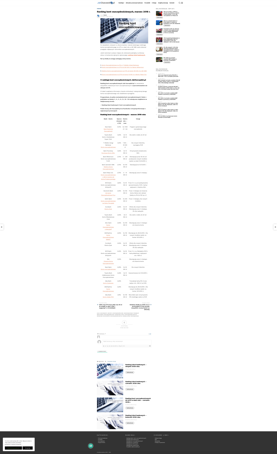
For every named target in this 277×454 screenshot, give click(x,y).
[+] (124, 345)
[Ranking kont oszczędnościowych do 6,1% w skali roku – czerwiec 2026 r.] (110, 405)
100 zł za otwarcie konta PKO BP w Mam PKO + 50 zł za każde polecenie (168, 75)
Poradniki (147, 3)
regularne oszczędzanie (131, 316)
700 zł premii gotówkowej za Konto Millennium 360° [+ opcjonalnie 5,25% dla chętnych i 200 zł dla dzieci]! (172, 40)
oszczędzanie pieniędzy (132, 313)
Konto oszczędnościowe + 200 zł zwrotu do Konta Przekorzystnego (108, 177)
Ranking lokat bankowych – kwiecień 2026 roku (135, 416)
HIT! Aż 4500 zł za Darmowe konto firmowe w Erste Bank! (167, 116)
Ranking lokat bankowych (132, 439)
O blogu (154, 3)
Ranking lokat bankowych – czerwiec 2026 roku (135, 382)
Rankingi (121, 3)
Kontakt (172, 3)
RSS (156, 439)
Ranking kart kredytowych (132, 445)
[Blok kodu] (118, 346)
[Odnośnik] (120, 346)
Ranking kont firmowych (132, 443)
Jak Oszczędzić (102, 313)
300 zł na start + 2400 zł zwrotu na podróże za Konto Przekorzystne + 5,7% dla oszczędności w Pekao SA (171, 13)
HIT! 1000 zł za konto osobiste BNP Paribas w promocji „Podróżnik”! (170, 59)
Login (149, 333)
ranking (112, 361)
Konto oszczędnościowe (108, 147)
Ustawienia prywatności (13, 448)
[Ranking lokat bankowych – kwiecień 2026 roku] (110, 421)
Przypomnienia (101, 442)
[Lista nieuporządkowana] (114, 346)
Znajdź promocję (163, 3)
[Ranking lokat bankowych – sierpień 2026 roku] (110, 371)
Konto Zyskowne (108, 283)
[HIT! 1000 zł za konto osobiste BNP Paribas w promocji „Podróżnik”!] (159, 59)
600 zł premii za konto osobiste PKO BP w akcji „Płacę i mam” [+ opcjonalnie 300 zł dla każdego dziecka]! (169, 81)
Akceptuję (27, 448)
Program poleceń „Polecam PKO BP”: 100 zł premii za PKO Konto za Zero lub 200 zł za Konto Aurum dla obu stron (168, 88)
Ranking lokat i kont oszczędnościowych (136, 438)
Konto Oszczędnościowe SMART (108, 237)
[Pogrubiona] (104, 346)
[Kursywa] (106, 346)
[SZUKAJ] (179, 2)
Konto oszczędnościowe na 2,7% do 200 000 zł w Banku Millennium (123, 67)
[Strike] (110, 346)
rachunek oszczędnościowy (106, 314)
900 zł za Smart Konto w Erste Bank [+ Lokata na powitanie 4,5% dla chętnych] (172, 22)
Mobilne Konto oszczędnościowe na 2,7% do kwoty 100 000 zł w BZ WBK (124, 71)
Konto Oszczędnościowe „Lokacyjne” (108, 227)
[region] (19, 444)
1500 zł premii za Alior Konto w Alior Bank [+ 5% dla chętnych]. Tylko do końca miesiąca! (168, 104)
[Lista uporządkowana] (112, 346)
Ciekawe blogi (158, 438)
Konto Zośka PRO (108, 297)
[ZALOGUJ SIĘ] (182, 2)
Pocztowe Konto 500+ (108, 153)
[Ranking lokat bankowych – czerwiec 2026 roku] (110, 388)
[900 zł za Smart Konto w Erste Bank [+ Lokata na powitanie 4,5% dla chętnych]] (159, 22)
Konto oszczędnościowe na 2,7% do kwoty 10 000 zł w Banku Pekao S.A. (124, 74)
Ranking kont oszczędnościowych (134, 441)
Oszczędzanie (101, 441)
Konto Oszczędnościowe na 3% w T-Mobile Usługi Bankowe (120, 65)
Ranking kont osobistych (132, 442)
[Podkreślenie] (108, 346)
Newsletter (157, 441)
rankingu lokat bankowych (136, 55)
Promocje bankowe (102, 438)
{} (121, 345)
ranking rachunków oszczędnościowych (110, 316)
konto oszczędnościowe (115, 313)
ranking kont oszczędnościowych (126, 314)
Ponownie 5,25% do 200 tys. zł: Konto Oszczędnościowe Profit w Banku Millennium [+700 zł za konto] (171, 30)
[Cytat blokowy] (116, 346)
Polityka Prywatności (16, 444)
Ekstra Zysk (108, 209)
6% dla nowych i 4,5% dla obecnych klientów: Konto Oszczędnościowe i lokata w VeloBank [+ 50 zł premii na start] (171, 50)
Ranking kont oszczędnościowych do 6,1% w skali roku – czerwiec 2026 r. (138, 400)
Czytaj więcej (129, 372)
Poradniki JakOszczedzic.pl (133, 446)
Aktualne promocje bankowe (134, 3)
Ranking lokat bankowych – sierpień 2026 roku (135, 365)
